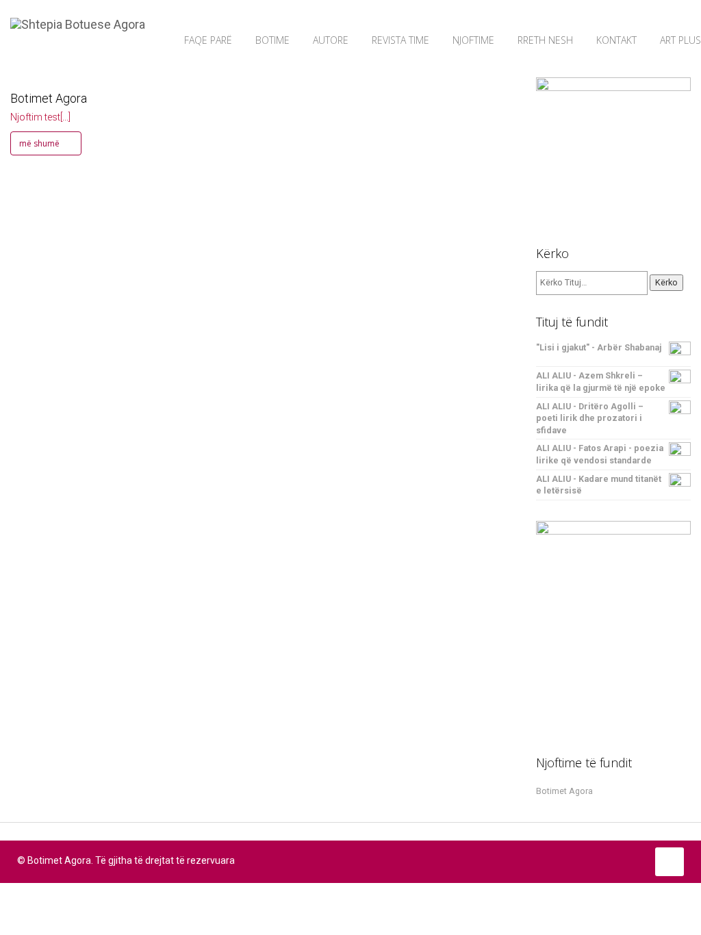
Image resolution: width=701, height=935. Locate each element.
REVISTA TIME (400, 40)
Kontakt (616, 40)
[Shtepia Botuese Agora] (77, 17)
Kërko (666, 282)
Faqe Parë (208, 40)
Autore (330, 40)
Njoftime (473, 40)
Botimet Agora (48, 98)
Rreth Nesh (545, 40)
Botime (272, 40)
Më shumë (40, 143)
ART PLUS (680, 40)
